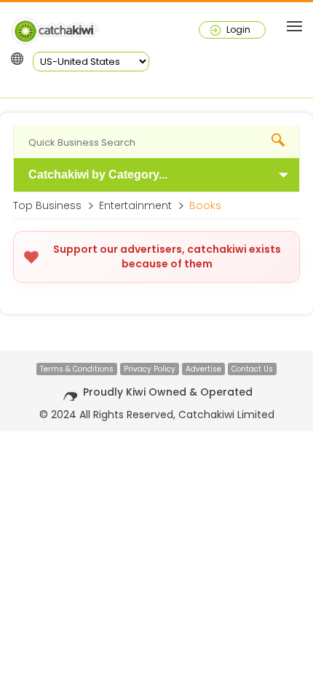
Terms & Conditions (77, 369)
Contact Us (252, 369)
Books (205, 205)
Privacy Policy (149, 369)
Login (238, 29)
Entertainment (135, 205)
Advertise (203, 369)
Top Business (47, 205)
